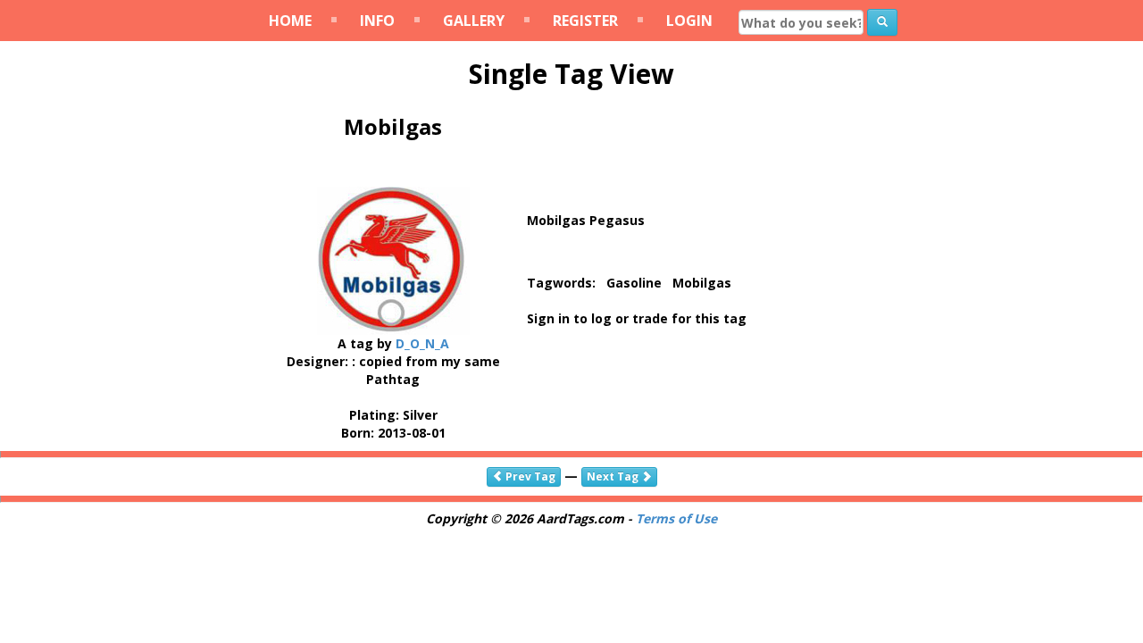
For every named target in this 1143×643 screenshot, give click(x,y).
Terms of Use (676, 518)
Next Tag (614, 476)
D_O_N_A (422, 343)
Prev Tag (529, 476)
